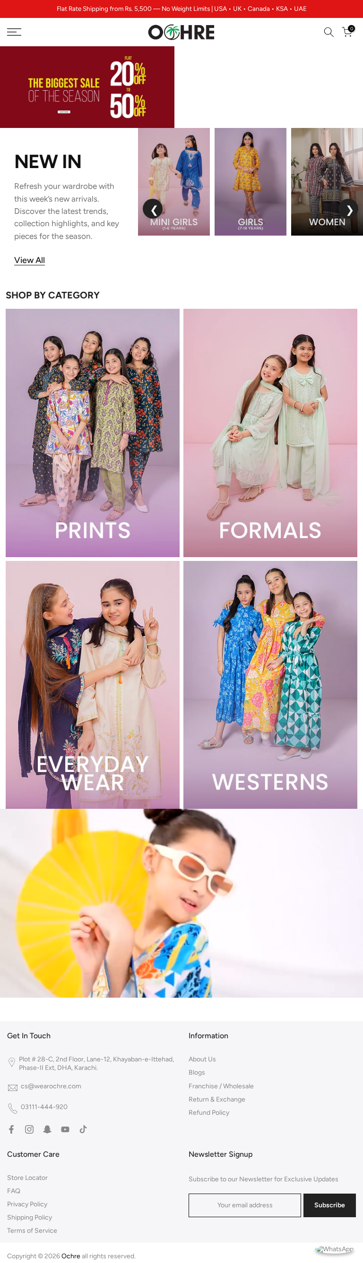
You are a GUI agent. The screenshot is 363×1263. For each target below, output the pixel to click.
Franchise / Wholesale (221, 1086)
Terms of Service (32, 1231)
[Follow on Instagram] (29, 1129)
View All (29, 260)
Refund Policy (209, 1113)
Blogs (197, 1072)
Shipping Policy (29, 1217)
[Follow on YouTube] (65, 1129)
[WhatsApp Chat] (334, 1249)
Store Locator (27, 1178)
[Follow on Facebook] (11, 1129)
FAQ (13, 1191)
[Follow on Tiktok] (83, 1129)
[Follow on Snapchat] (47, 1129)
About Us (202, 1059)
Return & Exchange (217, 1099)
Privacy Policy (27, 1204)
